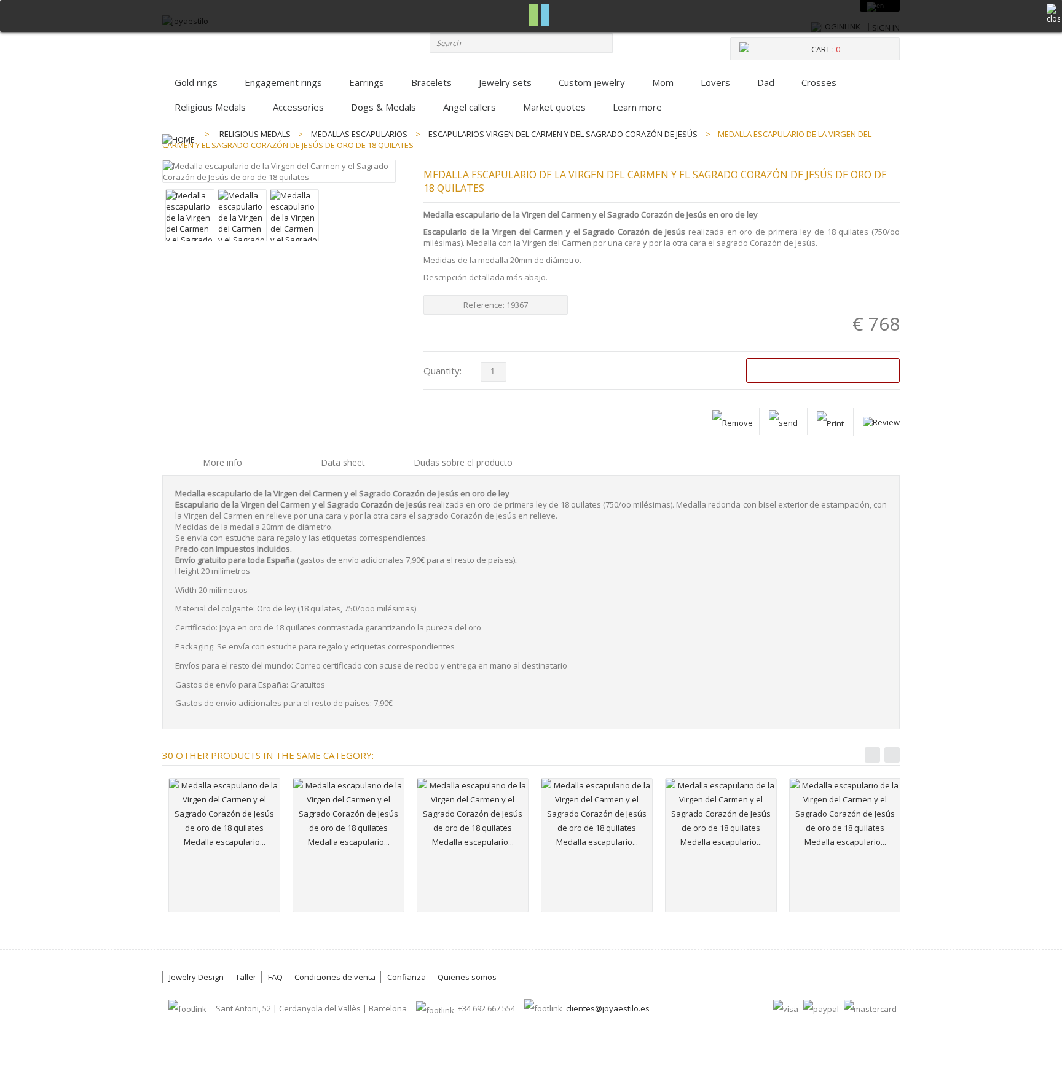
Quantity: (442, 370)
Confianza (406, 977)
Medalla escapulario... (225, 841)
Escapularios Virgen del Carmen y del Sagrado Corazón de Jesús (563, 133)
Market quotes (554, 107)
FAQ (275, 977)
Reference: (484, 304)
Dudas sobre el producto (463, 462)
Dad (765, 82)
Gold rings (196, 82)
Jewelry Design (196, 977)
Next (892, 755)
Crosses (818, 82)
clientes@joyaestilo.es (608, 1008)
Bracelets (431, 82)
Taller (245, 977)
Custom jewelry (592, 82)
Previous (872, 755)
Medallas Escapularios (359, 133)
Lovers (715, 82)
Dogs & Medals (383, 107)
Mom (663, 82)
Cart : (825, 49)
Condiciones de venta (335, 977)
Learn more (637, 107)
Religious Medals (210, 107)
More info (222, 462)
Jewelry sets (505, 82)
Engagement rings (283, 82)
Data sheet (343, 462)
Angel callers (469, 107)
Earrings (366, 82)
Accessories (298, 107)
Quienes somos (467, 977)
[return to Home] (178, 133)
